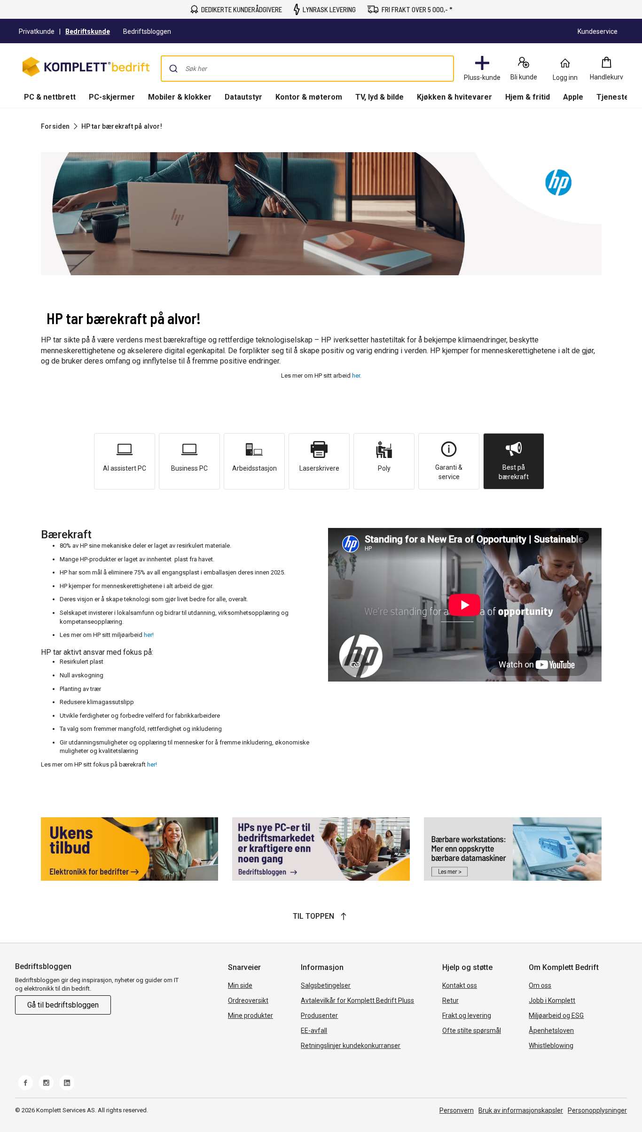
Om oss (540, 985)
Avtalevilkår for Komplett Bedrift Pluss (357, 1000)
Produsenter (319, 1015)
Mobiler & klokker (179, 97)
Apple (573, 97)
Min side (240, 985)
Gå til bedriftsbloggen (63, 1004)
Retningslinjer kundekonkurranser (350, 1045)
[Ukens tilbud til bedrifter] (130, 849)
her (356, 375)
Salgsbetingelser (326, 985)
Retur (450, 1000)
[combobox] (307, 68)
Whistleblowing (551, 1045)
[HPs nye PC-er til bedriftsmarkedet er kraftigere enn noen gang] (321, 849)
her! (149, 634)
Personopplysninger (597, 1110)
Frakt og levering (466, 1015)
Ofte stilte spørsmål (471, 1030)
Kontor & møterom (308, 97)
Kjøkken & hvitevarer (454, 97)
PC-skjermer (112, 97)
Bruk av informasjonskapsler (520, 1110)
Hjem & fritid (527, 97)
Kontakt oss (459, 985)
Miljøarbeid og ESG (556, 1015)
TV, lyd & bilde (379, 97)
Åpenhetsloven (551, 1030)
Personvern (456, 1110)
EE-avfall (314, 1030)
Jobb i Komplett (552, 1000)
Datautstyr (243, 97)
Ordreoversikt (248, 1000)
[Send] (173, 68)
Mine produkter (250, 1015)
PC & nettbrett (50, 97)
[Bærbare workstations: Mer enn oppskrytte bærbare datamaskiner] (513, 849)
